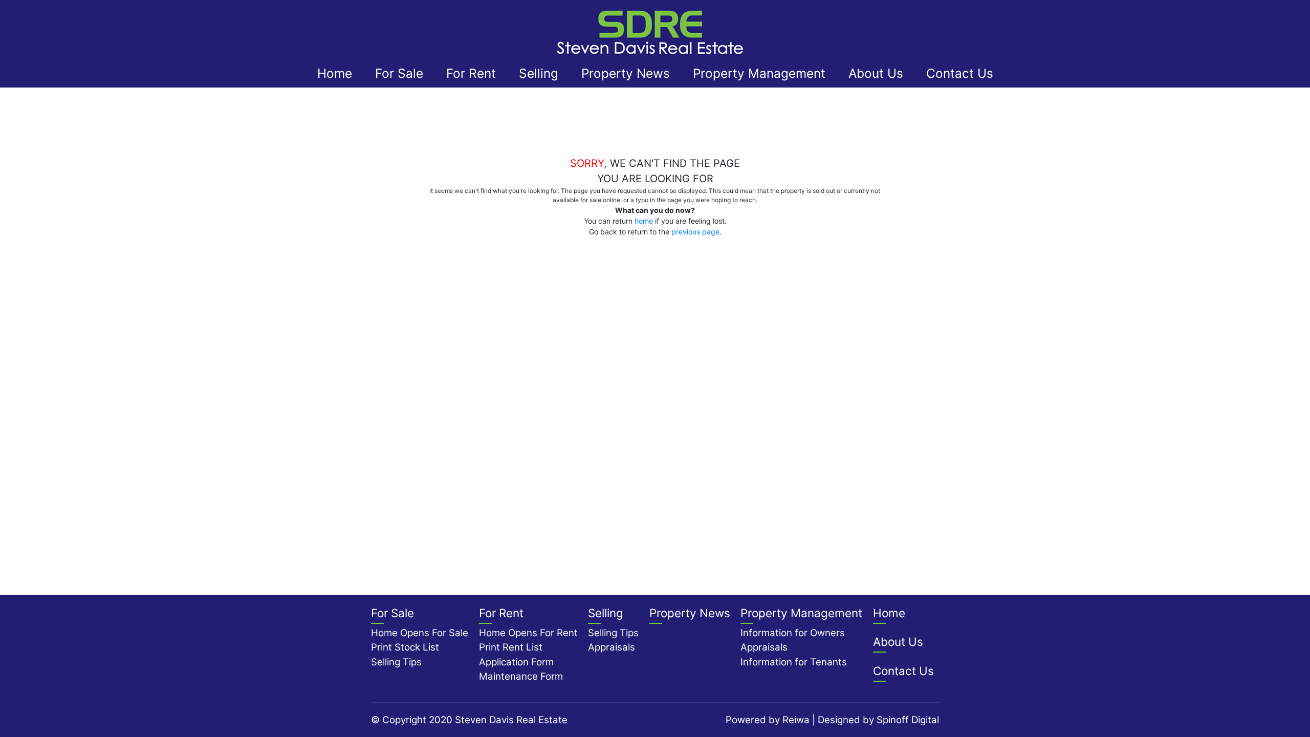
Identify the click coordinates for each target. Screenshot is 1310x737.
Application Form (516, 662)
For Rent (471, 73)
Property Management (759, 73)
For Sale (399, 73)
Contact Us (959, 73)
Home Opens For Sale (419, 633)
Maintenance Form (521, 676)
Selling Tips (396, 662)
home (644, 220)
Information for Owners (792, 633)
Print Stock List (405, 647)
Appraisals (611, 647)
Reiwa (796, 720)
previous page (695, 231)
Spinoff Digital (908, 720)
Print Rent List (510, 647)
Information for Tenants (793, 662)
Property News (625, 73)
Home (334, 73)
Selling (538, 73)
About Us (875, 73)
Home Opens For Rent (528, 633)
